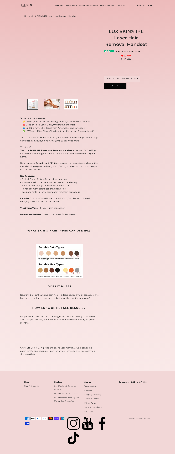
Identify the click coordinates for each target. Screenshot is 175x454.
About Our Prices (91, 399)
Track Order (71, 5)
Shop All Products (31, 386)
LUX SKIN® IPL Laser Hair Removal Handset (54, 16)
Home (27, 16)
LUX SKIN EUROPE (142, 418)
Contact (122, 5)
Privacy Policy (90, 403)
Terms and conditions (93, 407)
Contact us (88, 390)
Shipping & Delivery (92, 394)
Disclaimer (89, 411)
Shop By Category (107, 5)
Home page (59, 5)
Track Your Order (91, 386)
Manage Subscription (88, 5)
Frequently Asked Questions (66, 393)
